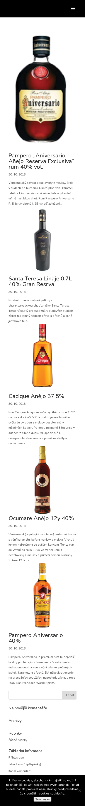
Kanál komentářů (19, 771)
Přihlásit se (16, 757)
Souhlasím (42, 799)
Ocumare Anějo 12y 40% (41, 518)
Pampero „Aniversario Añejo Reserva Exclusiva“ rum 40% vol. (41, 161)
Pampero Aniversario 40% (35, 638)
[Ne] (79, 790)
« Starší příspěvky (20, 688)
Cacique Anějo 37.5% (36, 396)
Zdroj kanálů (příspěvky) (24, 764)
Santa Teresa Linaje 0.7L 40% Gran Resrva (40, 281)
